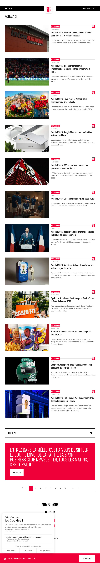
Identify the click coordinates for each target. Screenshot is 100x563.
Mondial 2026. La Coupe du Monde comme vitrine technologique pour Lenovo (72, 399)
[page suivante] (77, 488)
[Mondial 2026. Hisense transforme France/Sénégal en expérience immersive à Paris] (27, 72)
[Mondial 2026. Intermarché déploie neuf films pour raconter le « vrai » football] (27, 38)
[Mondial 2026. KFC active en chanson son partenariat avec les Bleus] (27, 171)
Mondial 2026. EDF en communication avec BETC (72, 198)
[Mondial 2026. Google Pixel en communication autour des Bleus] (27, 138)
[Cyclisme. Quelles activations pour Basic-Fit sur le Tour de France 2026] (27, 304)
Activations (55, 26)
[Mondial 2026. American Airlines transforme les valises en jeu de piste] (27, 271)
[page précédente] (22, 488)
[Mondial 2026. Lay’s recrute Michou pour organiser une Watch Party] (27, 105)
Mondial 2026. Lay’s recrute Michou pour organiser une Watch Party (69, 100)
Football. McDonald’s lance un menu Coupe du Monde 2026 (71, 333)
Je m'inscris (17, 472)
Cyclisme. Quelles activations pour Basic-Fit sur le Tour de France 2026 (73, 300)
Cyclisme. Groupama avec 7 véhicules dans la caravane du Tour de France (71, 366)
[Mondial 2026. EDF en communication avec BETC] (27, 204)
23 (73, 488)
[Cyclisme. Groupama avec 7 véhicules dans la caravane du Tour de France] (27, 371)
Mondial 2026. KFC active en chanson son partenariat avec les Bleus (69, 167)
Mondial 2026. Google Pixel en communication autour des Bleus (71, 134)
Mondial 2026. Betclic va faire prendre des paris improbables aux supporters (72, 233)
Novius (55, 538)
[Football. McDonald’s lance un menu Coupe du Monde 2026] (27, 337)
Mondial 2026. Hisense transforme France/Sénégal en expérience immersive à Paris (70, 68)
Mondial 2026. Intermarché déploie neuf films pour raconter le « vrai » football (71, 34)
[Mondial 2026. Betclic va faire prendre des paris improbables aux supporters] (27, 238)
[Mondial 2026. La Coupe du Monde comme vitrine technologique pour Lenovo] (27, 404)
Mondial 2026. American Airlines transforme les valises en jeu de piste (72, 267)
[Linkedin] (54, 512)
